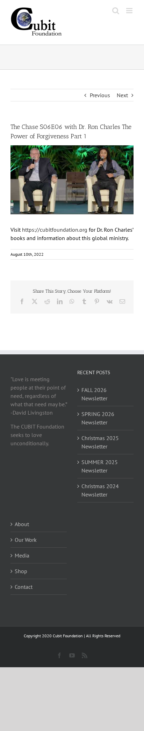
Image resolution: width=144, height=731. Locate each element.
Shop (21, 571)
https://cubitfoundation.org (54, 229)
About (22, 524)
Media (22, 555)
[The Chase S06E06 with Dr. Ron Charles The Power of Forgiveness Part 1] (72, 179)
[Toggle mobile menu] (130, 10)
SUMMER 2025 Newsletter (99, 466)
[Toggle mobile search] (115, 10)
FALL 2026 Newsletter (94, 394)
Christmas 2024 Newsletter (100, 490)
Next (122, 95)
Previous (100, 95)
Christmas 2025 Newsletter (100, 442)
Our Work (26, 539)
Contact (24, 586)
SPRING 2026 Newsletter (97, 418)
